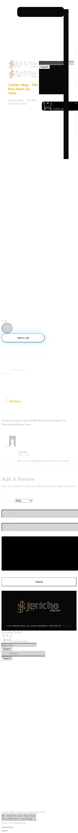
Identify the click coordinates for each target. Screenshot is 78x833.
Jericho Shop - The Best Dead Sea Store (23, 89)
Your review (14, 573)
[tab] (42, 397)
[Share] (6, 827)
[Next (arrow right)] (6, 830)
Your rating (8, 500)
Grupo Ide (67, 626)
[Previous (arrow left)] (3, 830)
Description (16, 397)
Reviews (15, 401)
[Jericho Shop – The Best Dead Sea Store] (23, 67)
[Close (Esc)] (3, 827)
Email (11, 532)
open (4, 163)
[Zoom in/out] (12, 827)
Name (11, 519)
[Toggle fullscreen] (9, 827)
